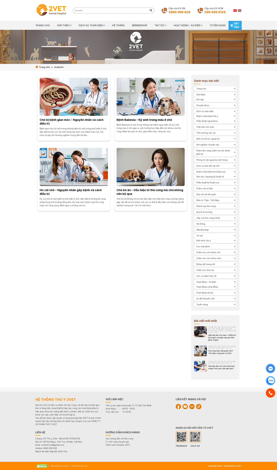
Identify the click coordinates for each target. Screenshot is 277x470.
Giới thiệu (63, 25)
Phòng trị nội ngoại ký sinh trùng (212, 160)
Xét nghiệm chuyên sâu (207, 144)
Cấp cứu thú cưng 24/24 (208, 218)
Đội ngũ (200, 99)
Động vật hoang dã (205, 264)
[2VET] (52, 10)
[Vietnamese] (235, 10)
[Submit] (151, 10)
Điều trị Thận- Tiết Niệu (207, 200)
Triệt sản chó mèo (205, 127)
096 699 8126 (215, 12)
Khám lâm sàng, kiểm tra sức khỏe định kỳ (213, 152)
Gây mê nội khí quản (206, 194)
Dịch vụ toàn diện (91, 25)
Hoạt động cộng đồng (207, 286)
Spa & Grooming (204, 212)
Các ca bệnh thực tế (206, 276)
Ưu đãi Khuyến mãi (205, 298)
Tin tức (159, 25)
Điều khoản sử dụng (59, 466)
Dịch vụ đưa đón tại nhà (207, 165)
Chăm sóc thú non (205, 270)
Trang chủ (42, 25)
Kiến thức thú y (203, 240)
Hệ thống (118, 25)
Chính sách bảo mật (79, 466)
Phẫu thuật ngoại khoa (207, 121)
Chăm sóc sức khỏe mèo (208, 258)
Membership (139, 25)
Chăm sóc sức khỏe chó (208, 252)
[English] (240, 10)
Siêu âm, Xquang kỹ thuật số (210, 176)
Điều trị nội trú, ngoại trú (208, 138)
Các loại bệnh (203, 246)
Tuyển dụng (218, 25)
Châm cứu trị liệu (204, 188)
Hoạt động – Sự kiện (187, 25)
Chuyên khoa (202, 105)
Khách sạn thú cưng (206, 206)
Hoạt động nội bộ (204, 292)
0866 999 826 (179, 12)
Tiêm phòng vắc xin (206, 132)
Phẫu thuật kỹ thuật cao (207, 182)
